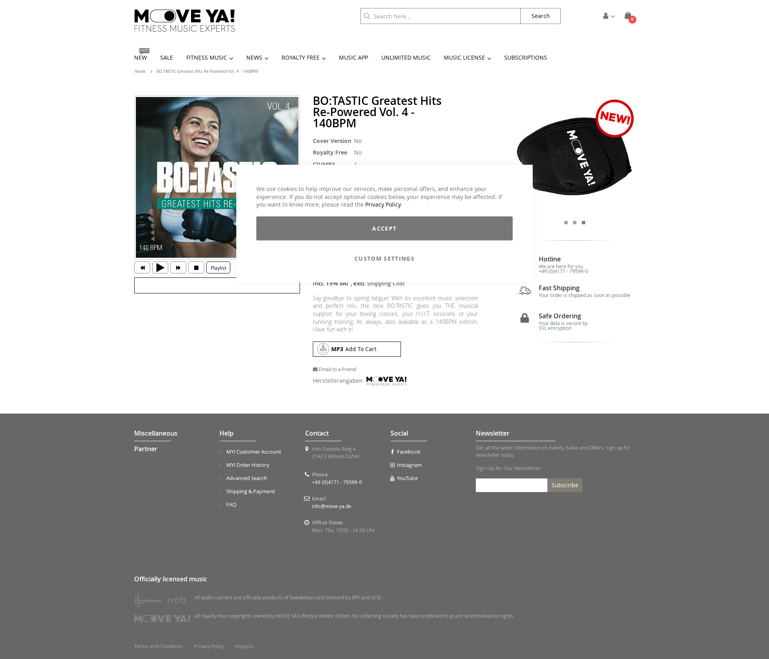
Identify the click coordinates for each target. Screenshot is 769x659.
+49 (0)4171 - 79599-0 (563, 271)
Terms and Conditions (158, 646)
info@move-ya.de (331, 506)
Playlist (218, 268)
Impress (244, 646)
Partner (145, 448)
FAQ (231, 504)
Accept (384, 228)
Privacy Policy (383, 204)
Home (139, 71)
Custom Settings (384, 258)
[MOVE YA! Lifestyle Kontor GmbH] (185, 21)
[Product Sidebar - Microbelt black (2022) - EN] (575, 155)
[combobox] (440, 16)
